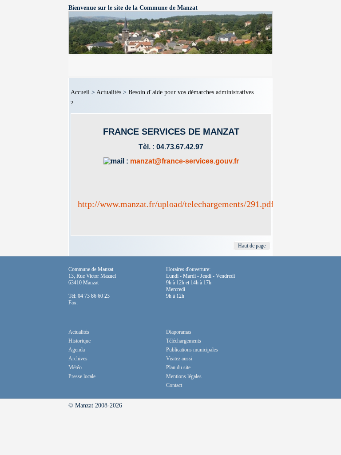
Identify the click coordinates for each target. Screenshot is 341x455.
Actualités (108, 92)
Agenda (76, 350)
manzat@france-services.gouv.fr (184, 161)
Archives (77, 358)
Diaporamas (178, 332)
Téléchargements (183, 341)
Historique (79, 341)
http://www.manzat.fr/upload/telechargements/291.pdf (176, 204)
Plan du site (178, 367)
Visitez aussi (179, 358)
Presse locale (81, 376)
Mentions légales (184, 376)
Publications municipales (192, 350)
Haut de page (252, 246)
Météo (75, 367)
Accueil (80, 92)
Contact (174, 385)
